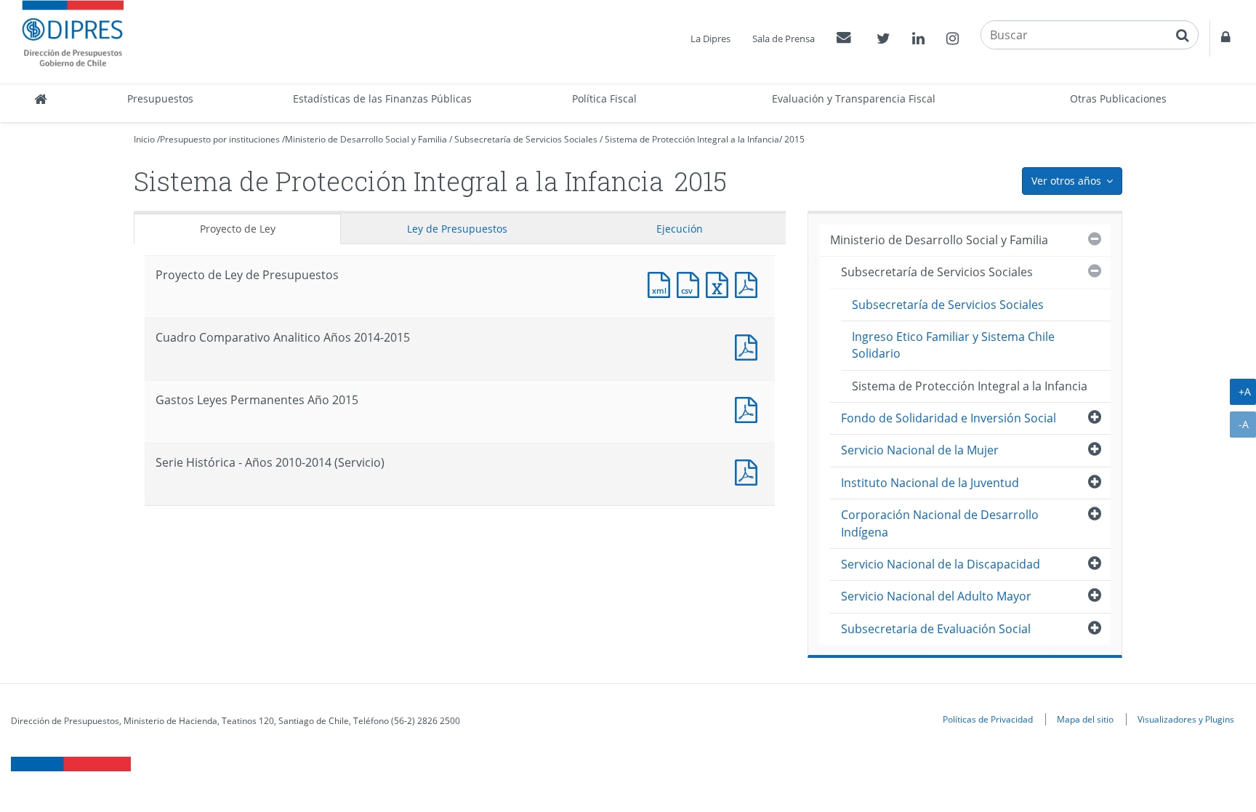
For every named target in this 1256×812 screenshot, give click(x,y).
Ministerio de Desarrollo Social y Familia (366, 139)
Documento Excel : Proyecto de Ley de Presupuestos (720, 283)
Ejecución (679, 229)
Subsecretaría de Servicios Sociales (525, 139)
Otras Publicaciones (1118, 98)
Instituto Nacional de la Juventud (930, 483)
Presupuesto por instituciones (220, 139)
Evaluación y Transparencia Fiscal (853, 98)
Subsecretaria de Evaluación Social (936, 629)
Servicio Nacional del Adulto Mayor (936, 596)
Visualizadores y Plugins (1186, 719)
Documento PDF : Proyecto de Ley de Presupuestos (749, 283)
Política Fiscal (604, 98)
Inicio (144, 139)
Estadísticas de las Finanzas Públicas (382, 98)
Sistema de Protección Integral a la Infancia (692, 139)
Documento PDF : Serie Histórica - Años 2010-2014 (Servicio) (749, 470)
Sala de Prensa (783, 38)
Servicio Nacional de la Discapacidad (940, 564)
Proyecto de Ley (237, 229)
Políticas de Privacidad (988, 719)
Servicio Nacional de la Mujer (920, 450)
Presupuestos (160, 98)
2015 (794, 139)
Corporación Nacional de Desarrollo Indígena (940, 523)
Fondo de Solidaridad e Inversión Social (948, 418)
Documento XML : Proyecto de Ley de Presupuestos (662, 283)
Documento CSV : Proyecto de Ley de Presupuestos (691, 283)
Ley (457, 229)
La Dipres (710, 38)
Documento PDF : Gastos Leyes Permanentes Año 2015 (749, 408)
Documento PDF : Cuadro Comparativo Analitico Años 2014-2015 (749, 345)
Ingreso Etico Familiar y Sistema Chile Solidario (953, 345)
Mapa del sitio (1085, 719)
